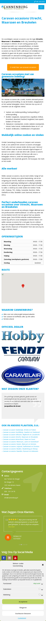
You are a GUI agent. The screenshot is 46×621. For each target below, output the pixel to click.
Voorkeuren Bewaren (23, 613)
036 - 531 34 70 (40, 1)
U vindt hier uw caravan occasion (23, 67)
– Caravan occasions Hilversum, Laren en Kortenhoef (20, 442)
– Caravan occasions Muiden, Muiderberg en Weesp (20, 449)
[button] (43, 565)
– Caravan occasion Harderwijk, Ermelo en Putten (19, 430)
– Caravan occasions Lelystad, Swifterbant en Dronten (20, 446)
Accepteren (23, 602)
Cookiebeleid (22, 618)
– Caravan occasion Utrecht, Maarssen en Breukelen (20, 437)
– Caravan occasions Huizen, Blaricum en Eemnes (19, 444)
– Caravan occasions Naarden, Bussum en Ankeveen (20, 451)
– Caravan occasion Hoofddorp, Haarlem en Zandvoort (21, 432)
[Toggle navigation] (41, 7)
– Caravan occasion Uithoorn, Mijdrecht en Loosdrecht (21, 435)
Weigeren (23, 607)
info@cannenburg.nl (11, 498)
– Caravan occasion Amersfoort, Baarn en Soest (18, 439)
